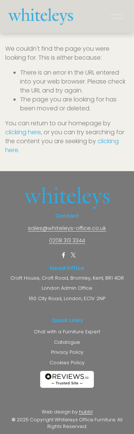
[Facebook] (63, 255)
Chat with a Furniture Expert (67, 332)
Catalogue (67, 342)
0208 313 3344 (67, 241)
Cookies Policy (67, 363)
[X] (73, 255)
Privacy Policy (67, 352)
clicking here (23, 132)
